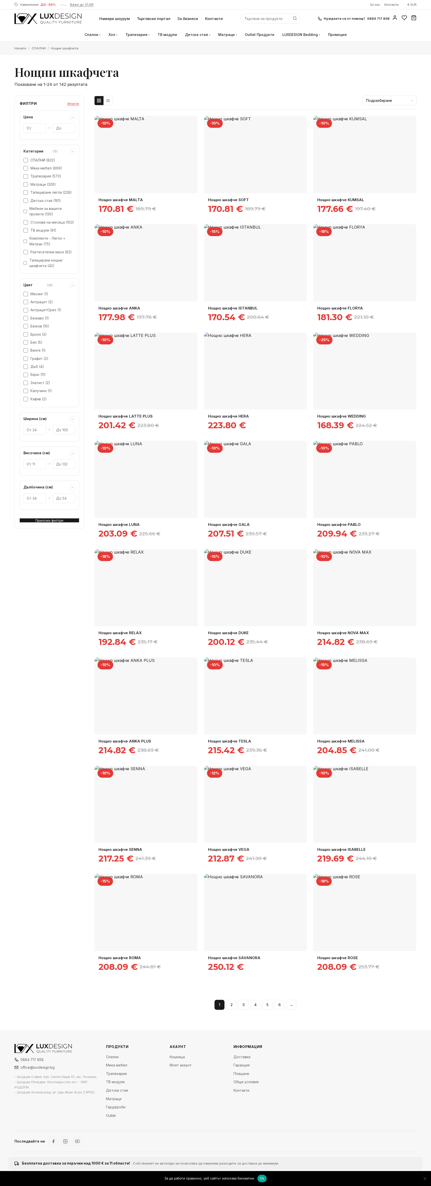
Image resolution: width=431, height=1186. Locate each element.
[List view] (108, 100)
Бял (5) (36, 342)
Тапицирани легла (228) (51, 192)
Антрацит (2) (41, 302)
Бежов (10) (39, 326)
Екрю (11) (38, 374)
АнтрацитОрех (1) (45, 310)
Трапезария (137, 34)
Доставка (241, 1057)
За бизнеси (187, 18)
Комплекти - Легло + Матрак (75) (47, 241)
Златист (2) (40, 383)
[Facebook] (53, 1141)
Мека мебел (116, 1065)
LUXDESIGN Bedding (301, 34)
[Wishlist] (404, 18)
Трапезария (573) (45, 176)
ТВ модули (167, 34)
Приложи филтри (49, 520)
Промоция (337, 34)
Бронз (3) (38, 334)
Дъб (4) (37, 366)
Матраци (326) (43, 184)
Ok (262, 1178)
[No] (424, 1178)
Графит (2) (39, 358)
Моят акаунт (181, 1065)
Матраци (227, 34)
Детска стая (197, 34)
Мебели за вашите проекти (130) (45, 211)
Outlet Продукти (259, 34)
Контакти (391, 4)
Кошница (177, 1057)
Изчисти (73, 104)
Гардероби (115, 1107)
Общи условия (246, 1082)
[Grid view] (99, 100)
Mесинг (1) (39, 294)
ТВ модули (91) (43, 230)
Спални (93, 34)
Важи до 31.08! (82, 4)
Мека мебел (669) (46, 168)
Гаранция (241, 1065)
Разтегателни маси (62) (51, 252)
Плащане (241, 1073)
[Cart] (414, 18)
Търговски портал (153, 18)
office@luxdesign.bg (37, 1067)
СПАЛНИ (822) (42, 160)
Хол (112, 34)
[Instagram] (65, 1141)
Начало (20, 48)
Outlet (111, 1115)
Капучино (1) (41, 391)
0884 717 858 (32, 1059)
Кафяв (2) (38, 399)
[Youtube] (77, 1141)
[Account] (395, 18)
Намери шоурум (114, 18)
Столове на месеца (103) (52, 222)
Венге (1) (38, 350)
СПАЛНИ (39, 48)
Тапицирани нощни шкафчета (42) (45, 263)
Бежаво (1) (39, 318)
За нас (375, 4)
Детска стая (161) (45, 200)
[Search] (295, 18)
